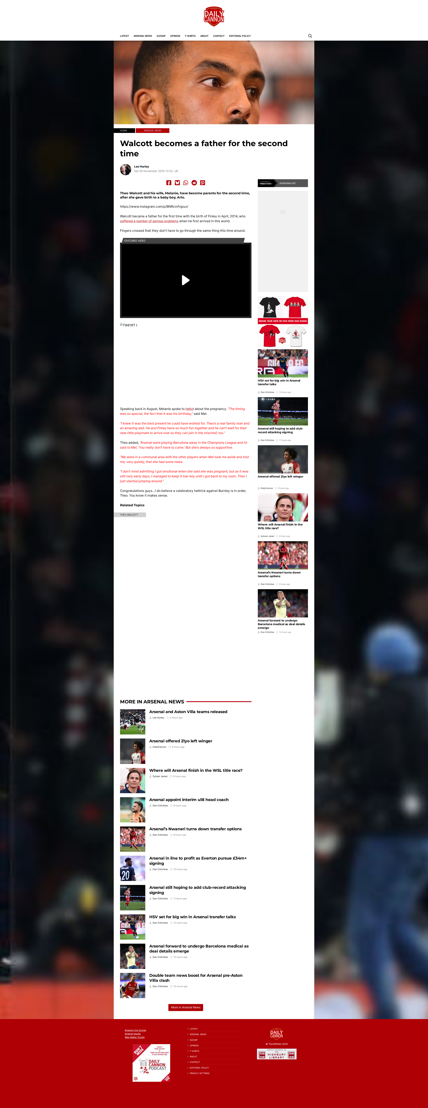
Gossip (161, 35)
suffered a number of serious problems (149, 221)
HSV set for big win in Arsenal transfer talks (192, 916)
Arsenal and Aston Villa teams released (188, 711)
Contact (219, 35)
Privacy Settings (199, 1073)
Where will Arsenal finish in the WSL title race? (196, 770)
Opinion (175, 35)
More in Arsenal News (152, 702)
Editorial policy (240, 35)
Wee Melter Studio (135, 1037)
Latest (124, 35)
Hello (189, 409)
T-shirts (190, 35)
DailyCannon (159, 747)
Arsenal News (143, 35)
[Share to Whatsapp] (186, 183)
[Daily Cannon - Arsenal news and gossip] (214, 17)
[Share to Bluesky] (177, 183)
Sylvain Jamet (160, 776)
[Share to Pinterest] (202, 183)
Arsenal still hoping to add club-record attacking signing (280, 430)
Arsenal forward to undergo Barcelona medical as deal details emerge (281, 624)
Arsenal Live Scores (135, 1030)
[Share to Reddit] (194, 183)
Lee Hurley (141, 166)
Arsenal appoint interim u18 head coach (189, 799)
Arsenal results (133, 1033)
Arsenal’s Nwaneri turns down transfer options (195, 828)
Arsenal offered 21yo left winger (180, 740)
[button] (310, 36)
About (204, 35)
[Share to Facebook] (169, 183)
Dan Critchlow (160, 806)
